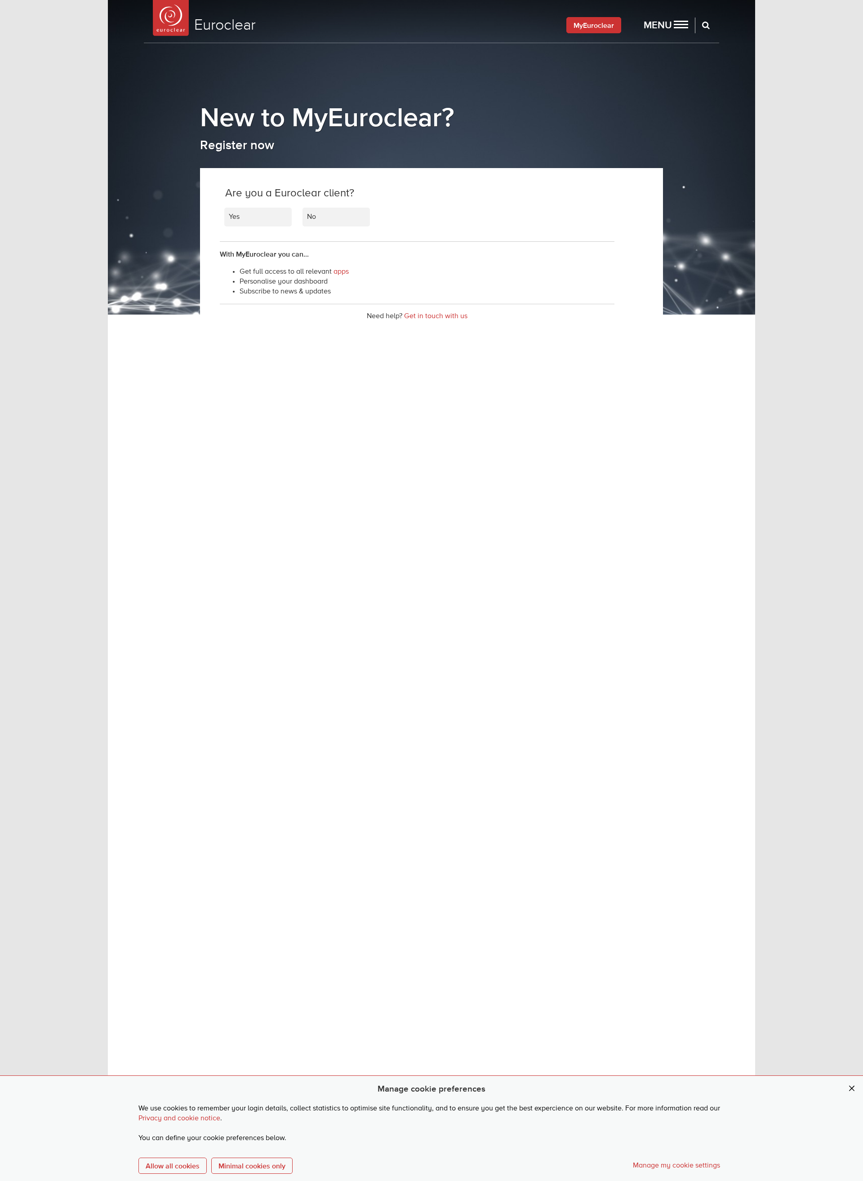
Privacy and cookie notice (179, 1118)
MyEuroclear (594, 25)
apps (341, 271)
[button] (666, 25)
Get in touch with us (435, 316)
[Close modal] (852, 1088)
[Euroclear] (171, 18)
